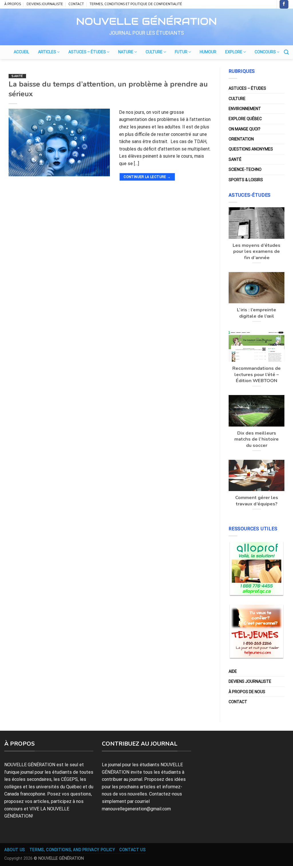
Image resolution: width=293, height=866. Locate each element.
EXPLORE (234, 52)
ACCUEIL (21, 52)
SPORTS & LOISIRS (246, 179)
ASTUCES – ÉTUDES (87, 52)
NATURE (126, 52)
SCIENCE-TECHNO (245, 169)
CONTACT (76, 4)
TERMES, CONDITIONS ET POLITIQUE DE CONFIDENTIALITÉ (136, 4)
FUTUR (181, 52)
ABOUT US (14, 849)
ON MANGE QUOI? (244, 129)
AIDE (233, 671)
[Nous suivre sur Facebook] (284, 4)
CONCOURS (266, 52)
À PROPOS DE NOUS (247, 691)
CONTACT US (132, 849)
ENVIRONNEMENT (245, 108)
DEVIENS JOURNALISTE (45, 4)
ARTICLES (47, 52)
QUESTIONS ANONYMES (251, 149)
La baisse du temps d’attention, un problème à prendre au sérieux (108, 89)
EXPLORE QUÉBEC (245, 118)
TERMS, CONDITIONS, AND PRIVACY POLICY (72, 849)
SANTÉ (17, 76)
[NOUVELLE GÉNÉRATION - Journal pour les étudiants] (146, 20)
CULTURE (154, 52)
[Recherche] (286, 52)
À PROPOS (12, 4)
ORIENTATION (241, 139)
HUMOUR (208, 52)
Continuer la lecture (147, 177)
